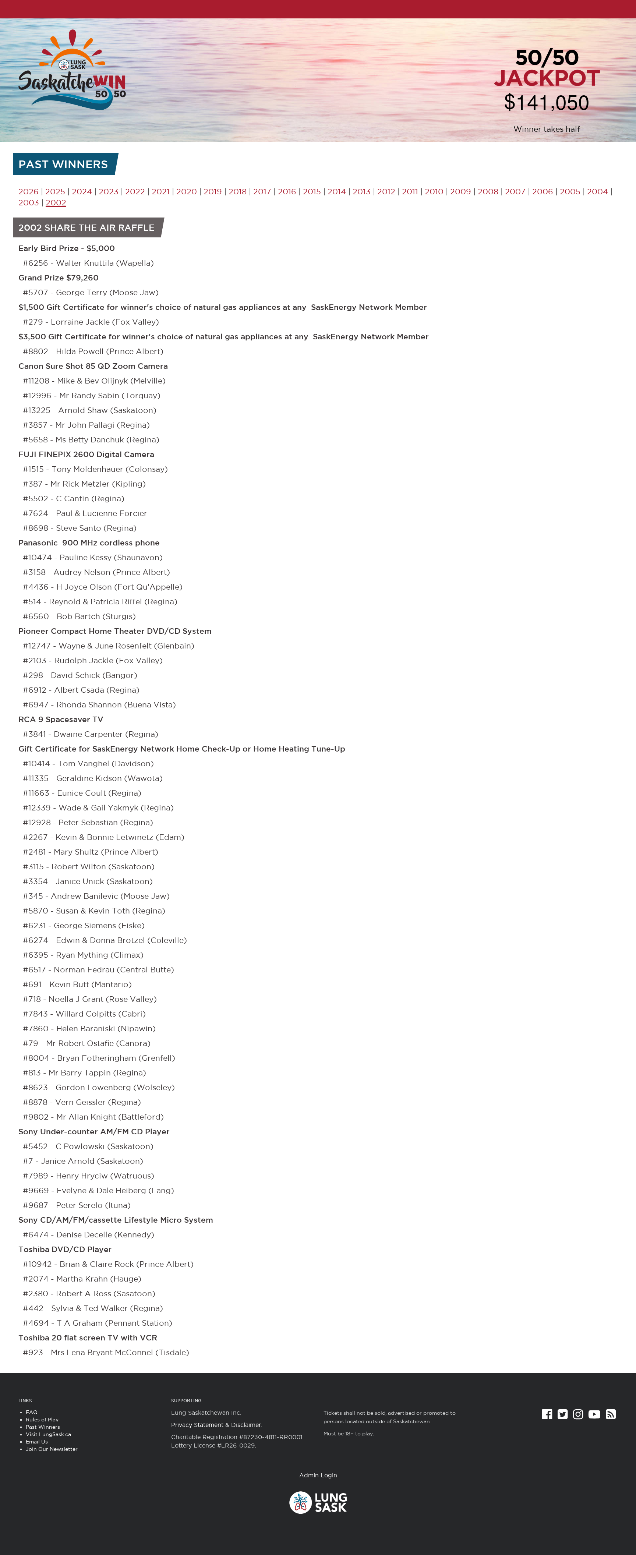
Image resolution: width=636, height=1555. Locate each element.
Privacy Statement (197, 1424)
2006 (542, 191)
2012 (386, 191)
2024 (82, 191)
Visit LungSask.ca (48, 1434)
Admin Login (318, 1475)
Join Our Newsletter (52, 1449)
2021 (161, 191)
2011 (410, 191)
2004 (597, 191)
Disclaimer (246, 1424)
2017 (262, 191)
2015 (312, 191)
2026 (28, 191)
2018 (238, 191)
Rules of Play (42, 1420)
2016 (287, 191)
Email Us (37, 1442)
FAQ (32, 1412)
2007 (515, 191)
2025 (55, 191)
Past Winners (43, 1427)
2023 (109, 191)
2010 (434, 191)
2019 (213, 191)
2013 (362, 191)
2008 (488, 191)
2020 (186, 191)
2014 (337, 191)
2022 (135, 191)
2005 (570, 191)
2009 (460, 191)
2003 (28, 202)
